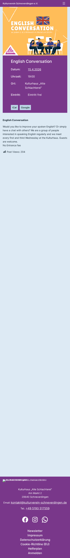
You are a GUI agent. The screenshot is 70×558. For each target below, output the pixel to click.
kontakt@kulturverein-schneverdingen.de (39, 502)
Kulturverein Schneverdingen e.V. (20, 3)
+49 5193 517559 (37, 508)
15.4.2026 (34, 69)
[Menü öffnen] (63, 3)
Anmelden (35, 553)
